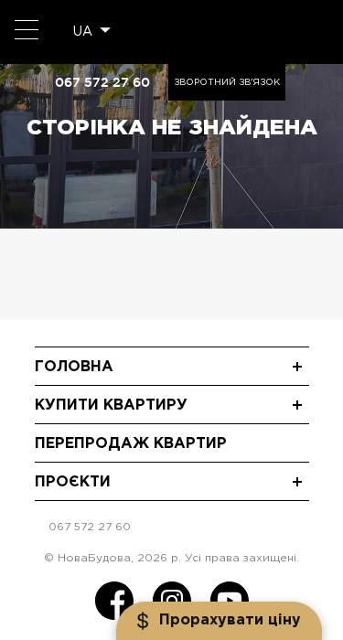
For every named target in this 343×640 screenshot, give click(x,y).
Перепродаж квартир (131, 444)
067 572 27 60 (102, 82)
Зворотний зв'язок (227, 83)
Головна (74, 367)
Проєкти (73, 482)
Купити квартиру (111, 405)
